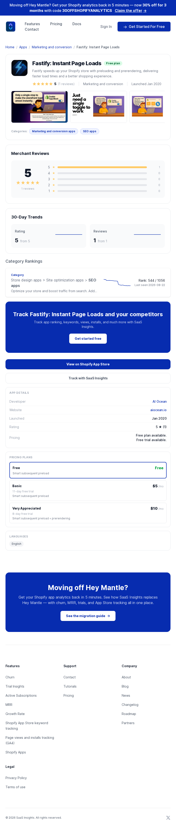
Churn (10, 677)
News (126, 695)
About (126, 677)
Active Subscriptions (21, 695)
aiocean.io (158, 410)
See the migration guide (88, 616)
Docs (76, 24)
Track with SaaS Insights (88, 378)
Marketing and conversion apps (53, 131)
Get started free (88, 338)
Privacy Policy (16, 778)
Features (32, 24)
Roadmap (129, 714)
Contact (32, 29)
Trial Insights (15, 686)
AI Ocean (160, 401)
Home (10, 47)
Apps (23, 47)
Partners (128, 723)
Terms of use (15, 787)
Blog (125, 686)
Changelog (130, 705)
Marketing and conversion (52, 47)
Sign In (106, 26)
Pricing (56, 24)
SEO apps (89, 131)
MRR (9, 705)
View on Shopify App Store (88, 364)
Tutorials (70, 686)
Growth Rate (15, 714)
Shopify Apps (16, 752)
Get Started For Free (147, 26)
